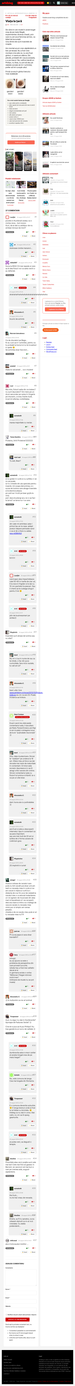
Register (49, 342)
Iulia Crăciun (46, 252)
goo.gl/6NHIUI (16, 533)
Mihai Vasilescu (47, 288)
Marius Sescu (47, 270)
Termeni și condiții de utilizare (12, 1365)
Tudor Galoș (46, 281)
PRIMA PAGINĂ (8, 1359)
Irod (44, 248)
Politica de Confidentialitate (50, 1381)
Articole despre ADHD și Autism (52, 102)
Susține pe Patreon (20, 142)
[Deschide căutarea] (54, 3)
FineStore (45, 24)
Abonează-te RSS (51, 330)
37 (21, 24)
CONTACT (7, 1374)
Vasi (44, 291)
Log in (48, 344)
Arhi (8, 24)
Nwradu (45, 273)
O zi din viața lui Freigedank (31, 16)
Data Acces (68, 1381)
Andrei (44, 241)
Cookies (61, 1381)
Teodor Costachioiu (48, 284)
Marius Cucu (46, 266)
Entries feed (50, 347)
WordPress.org (51, 351)
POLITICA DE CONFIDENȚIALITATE (13, 1368)
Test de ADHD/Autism (49, 106)
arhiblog (7, 3)
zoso (44, 237)
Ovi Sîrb (45, 277)
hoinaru (45, 255)
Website (8, 1306)
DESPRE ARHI (7, 1362)
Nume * (7, 1289)
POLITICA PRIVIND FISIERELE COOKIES (15, 1371)
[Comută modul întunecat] (49, 3)
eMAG (44, 20)
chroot (40, 1381)
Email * (7, 1298)
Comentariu (9, 1268)
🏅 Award (24, 236)
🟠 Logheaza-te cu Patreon (55, 309)
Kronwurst (46, 259)
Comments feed (51, 349)
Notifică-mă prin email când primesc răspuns (21, 1314)
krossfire (45, 262)
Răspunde (10, 232)
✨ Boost (32, 236)
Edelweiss (45, 244)
